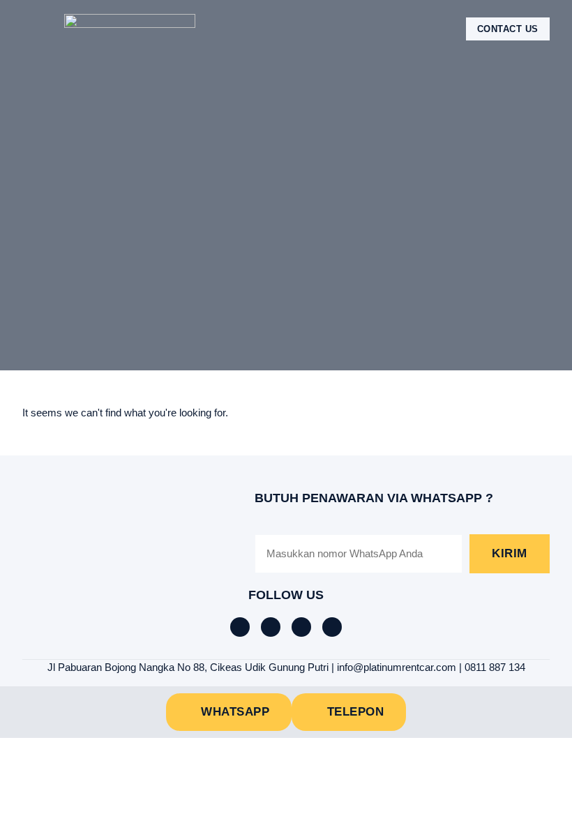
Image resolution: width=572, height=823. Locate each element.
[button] (32, 28)
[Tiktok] (270, 627)
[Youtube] (332, 627)
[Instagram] (301, 627)
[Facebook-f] (240, 627)
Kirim (509, 553)
